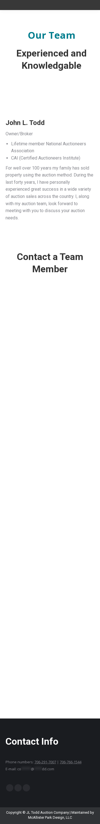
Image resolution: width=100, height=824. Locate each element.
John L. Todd (50, 287)
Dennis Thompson (50, 473)
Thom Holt (50, 573)
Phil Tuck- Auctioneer (50, 418)
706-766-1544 (70, 761)
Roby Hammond (50, 356)
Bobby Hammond (50, 618)
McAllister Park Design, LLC (50, 817)
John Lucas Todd (50, 683)
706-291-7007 (45, 761)
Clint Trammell (50, 528)
